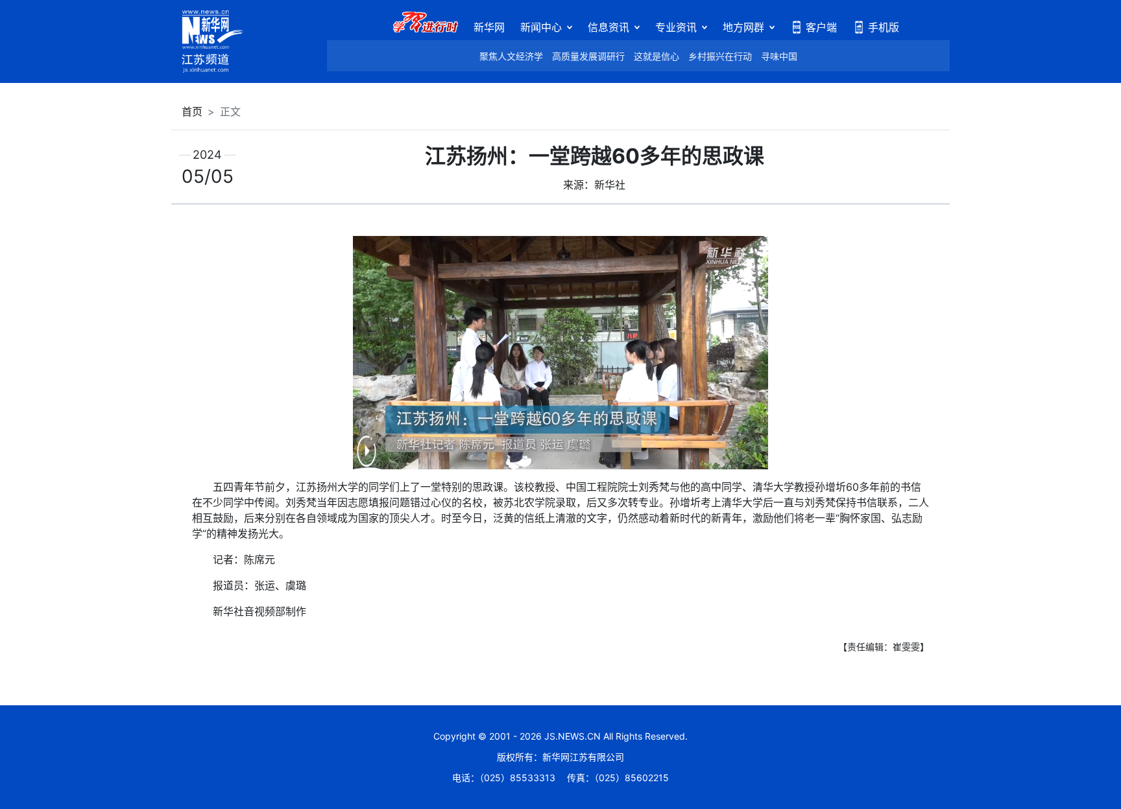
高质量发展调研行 (588, 56)
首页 (192, 111)
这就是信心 (656, 56)
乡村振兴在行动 (720, 56)
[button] (366, 459)
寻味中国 (779, 56)
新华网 (489, 27)
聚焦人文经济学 (511, 56)
